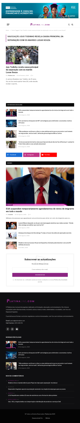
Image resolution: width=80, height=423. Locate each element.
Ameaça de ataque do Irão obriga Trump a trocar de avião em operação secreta (44, 233)
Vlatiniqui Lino (12, 380)
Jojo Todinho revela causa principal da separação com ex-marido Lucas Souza (22, 70)
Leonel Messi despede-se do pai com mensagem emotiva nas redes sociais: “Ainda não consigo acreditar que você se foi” (45, 224)
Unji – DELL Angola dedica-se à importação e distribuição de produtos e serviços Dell (34, 401)
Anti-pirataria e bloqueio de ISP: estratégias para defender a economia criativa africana (45, 122)
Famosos (9, 63)
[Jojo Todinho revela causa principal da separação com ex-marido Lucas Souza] (22, 55)
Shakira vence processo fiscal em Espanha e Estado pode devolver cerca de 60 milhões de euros (44, 244)
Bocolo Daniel (12, 399)
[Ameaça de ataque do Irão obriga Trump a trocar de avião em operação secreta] (11, 235)
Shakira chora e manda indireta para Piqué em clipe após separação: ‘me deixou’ (33, 383)
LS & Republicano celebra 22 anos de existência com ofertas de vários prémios (32, 395)
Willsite (47, 418)
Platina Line (11, 75)
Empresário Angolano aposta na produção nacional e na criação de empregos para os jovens (37, 389)
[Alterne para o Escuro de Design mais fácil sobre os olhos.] (69, 24)
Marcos (10, 393)
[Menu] (8, 24)
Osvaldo (10, 214)
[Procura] (72, 24)
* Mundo (9, 204)
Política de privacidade (60, 280)
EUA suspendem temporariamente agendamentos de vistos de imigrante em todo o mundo (45, 111)
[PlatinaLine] (40, 24)
